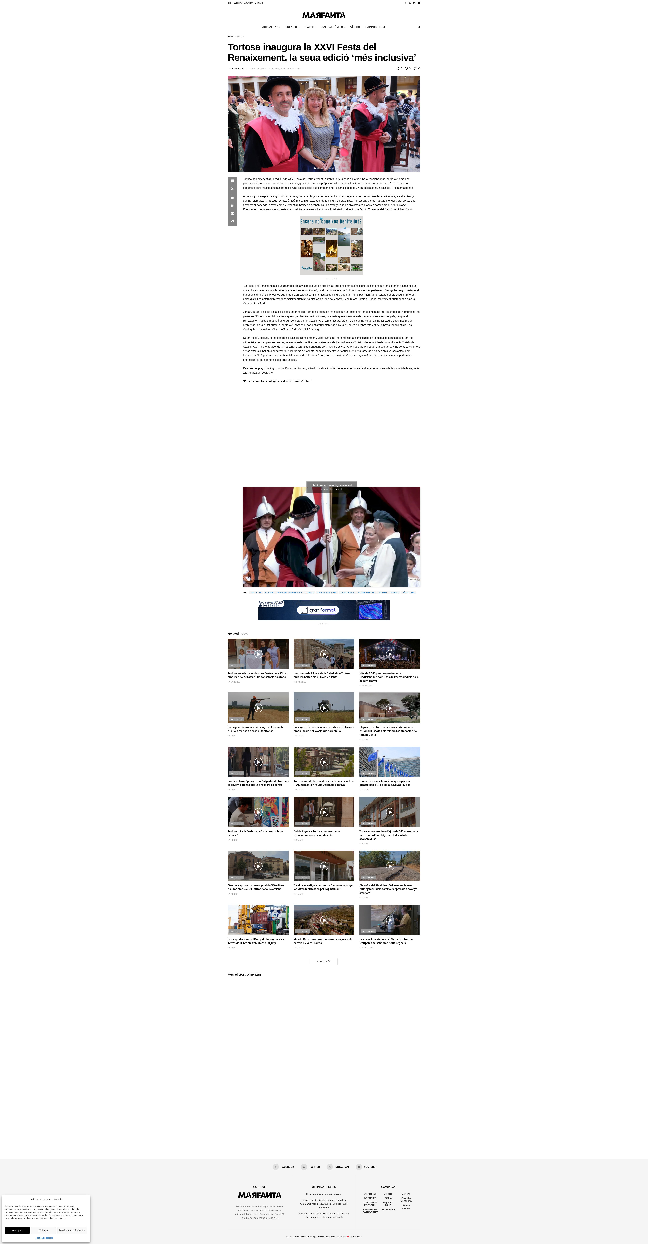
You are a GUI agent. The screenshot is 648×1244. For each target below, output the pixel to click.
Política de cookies (44, 1238)
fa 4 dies (232, 736)
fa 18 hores (300, 682)
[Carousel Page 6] (333, 168)
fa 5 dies (298, 790)
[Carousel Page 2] (318, 168)
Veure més (324, 962)
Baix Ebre (256, 592)
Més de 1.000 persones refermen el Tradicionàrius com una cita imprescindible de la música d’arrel (389, 677)
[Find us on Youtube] (419, 3)
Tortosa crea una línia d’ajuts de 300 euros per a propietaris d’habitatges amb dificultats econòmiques (388, 835)
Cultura (269, 592)
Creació (388, 1193)
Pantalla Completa (406, 1199)
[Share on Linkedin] (232, 197)
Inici (230, 3)
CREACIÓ (291, 26)
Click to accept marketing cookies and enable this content (332, 487)
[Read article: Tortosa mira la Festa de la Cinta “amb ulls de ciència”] (258, 812)
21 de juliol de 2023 (259, 68)
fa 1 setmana (366, 948)
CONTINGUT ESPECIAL (370, 1204)
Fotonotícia (388, 1209)
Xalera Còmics (332, 26)
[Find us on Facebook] (405, 3)
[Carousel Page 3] (322, 168)
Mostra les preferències (72, 1230)
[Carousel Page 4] (326, 168)
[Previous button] (234, 123)
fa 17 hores (234, 682)
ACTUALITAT (270, 26)
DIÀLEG (309, 26)
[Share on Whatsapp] (232, 205)
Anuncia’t (248, 3)
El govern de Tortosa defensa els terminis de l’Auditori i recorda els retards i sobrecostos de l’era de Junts (388, 731)
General (406, 1193)
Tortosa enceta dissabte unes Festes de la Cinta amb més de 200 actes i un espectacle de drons (324, 1204)
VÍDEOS (355, 26)
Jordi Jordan (347, 592)
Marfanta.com (300, 1237)
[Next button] (413, 123)
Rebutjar (43, 1230)
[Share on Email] (232, 213)
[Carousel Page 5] (330, 168)
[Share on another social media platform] (232, 221)
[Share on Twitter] (232, 189)
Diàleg (388, 1198)
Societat (382, 592)
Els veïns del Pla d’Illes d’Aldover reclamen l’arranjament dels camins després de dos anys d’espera (388, 889)
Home (230, 36)
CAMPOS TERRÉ (375, 26)
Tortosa (395, 592)
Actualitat (240, 36)
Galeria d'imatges (327, 592)
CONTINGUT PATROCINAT (370, 1211)
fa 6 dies (298, 840)
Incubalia (357, 1237)
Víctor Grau (409, 592)
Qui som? (238, 3)
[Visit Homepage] (324, 14)
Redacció (238, 68)
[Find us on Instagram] (414, 3)
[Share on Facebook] (232, 181)
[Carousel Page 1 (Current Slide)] (315, 168)
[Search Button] (419, 27)
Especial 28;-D (388, 1204)
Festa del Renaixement (289, 592)
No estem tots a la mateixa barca (324, 1194)
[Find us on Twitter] (410, 3)
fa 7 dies (298, 894)
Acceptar (17, 1230)
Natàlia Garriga (366, 592)
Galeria (310, 592)
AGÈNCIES (370, 1198)
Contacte (259, 3)
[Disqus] (324, 1021)
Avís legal (312, 1237)
